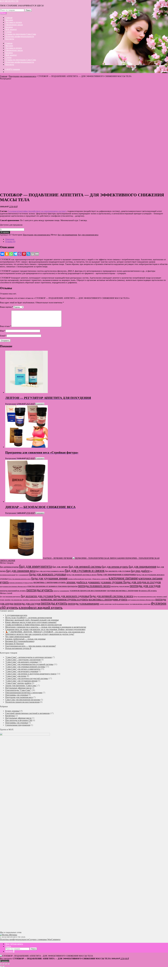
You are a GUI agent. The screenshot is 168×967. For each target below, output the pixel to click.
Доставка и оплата (13, 22)
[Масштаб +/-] (1, 964)
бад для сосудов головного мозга (50, 571)
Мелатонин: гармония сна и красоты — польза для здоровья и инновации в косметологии (45, 627)
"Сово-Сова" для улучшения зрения (21, 681)
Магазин (9, 20)
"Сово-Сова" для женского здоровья (21, 662)
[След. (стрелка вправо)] (4, 966)
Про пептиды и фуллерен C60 (18, 720)
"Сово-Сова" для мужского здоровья (21, 671)
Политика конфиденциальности (19, 36)
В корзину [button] (39, 404)
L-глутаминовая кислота (16, 615)
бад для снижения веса (88, 235)
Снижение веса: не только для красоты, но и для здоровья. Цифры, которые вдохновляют (45, 629)
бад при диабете (140, 570)
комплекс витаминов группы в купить (21, 582)
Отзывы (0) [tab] (10, 241)
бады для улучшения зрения (49, 578)
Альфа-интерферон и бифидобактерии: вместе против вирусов (33, 625)
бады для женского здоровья (47, 574)
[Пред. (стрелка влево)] (1, 966)
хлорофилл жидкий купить (40, 607)
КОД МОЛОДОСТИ (9, 1)
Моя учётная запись (14, 944)
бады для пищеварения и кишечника (116, 574)
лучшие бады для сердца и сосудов (136, 582)
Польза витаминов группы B (18, 648)
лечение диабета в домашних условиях (88, 582)
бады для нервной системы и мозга (81, 575)
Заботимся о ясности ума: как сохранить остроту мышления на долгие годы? (39, 634)
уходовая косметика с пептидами (122, 590)
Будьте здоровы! (12, 711)
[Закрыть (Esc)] (9, 964)
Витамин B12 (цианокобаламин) (19, 641)
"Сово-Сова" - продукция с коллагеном (23, 659)
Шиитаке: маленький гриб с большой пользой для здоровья (32, 620)
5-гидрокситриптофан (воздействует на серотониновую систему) (37, 211)
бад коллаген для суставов (117, 571)
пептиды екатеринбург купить (13, 591)
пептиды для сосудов (145, 586)
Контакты (9, 39)
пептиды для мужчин (120, 586)
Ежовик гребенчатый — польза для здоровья (25, 639)
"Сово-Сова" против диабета (18, 683)
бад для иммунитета (35, 566)
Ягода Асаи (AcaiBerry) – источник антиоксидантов (28, 617)
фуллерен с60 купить (148, 591)
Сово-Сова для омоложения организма (22, 700)
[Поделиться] (6, 964)
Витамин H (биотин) (14, 644)
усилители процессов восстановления (88, 590)
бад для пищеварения (67, 235)
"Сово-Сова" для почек (15, 676)
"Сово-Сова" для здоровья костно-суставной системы (29, 664)
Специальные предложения (17, 725)
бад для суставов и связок (85, 570)
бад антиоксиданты (9, 567)
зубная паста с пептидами (100, 579)
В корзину (5, 232)
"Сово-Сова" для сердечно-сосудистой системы (26, 678)
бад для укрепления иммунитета (10, 596)
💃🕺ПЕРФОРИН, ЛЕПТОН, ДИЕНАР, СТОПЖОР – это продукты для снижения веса (45, 632)
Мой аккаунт (11, 29)
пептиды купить (39, 590)
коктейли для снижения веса (13, 600)
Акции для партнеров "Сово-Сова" (21, 685)
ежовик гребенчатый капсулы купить (79, 579)
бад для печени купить (115, 566)
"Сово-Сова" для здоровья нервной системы (25, 667)
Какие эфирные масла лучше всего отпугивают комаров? (31, 622)
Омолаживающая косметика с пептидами (23, 692)
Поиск (28, 10)
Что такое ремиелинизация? (17, 636)
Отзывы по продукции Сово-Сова (20, 34)
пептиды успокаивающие (61, 590)
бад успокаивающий (22, 575)
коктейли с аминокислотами (31, 600)
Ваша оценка (6, 307)
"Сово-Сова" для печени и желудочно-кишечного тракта (30, 674)
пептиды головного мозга (94, 586)
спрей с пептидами (106, 604)
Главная (8, 17)
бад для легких (60, 566)
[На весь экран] (4, 964)
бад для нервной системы (85, 566)
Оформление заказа (14, 25)
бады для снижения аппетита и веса (19, 579)
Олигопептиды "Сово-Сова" (18, 690)
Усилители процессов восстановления (22, 702)
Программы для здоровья (16, 695)
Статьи (8, 32)
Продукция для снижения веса (22, 76)
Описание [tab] (9, 239)
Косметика (10, 716)
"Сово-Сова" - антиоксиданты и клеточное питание (28, 657)
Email (3, 336)
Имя (2, 331)
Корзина (9, 27)
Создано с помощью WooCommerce (44, 939)
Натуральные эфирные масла (18, 688)
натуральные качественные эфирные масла (13, 586)
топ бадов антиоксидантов (120, 604)
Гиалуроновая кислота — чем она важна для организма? (30, 646)
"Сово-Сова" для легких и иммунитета (22, 669)
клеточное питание (123, 578)
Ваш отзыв (5, 326)
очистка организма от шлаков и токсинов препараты (52, 586)
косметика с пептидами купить (49, 582)
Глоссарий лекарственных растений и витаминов (27, 713)
